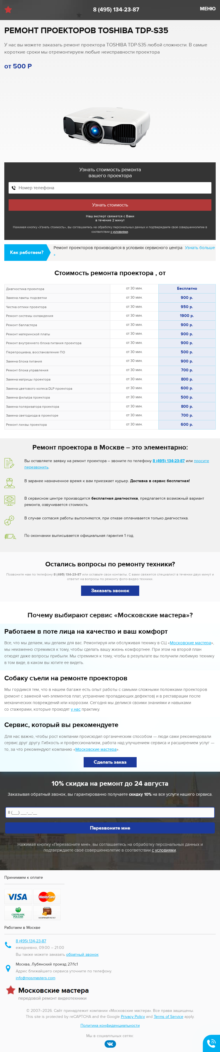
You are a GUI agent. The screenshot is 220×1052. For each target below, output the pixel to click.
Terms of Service (168, 1016)
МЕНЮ (208, 9)
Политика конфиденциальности (110, 1025)
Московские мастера (190, 642)
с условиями (119, 232)
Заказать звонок (110, 591)
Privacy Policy (133, 1016)
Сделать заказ (110, 762)
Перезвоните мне (110, 828)
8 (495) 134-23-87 (116, 9)
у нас (75, 709)
